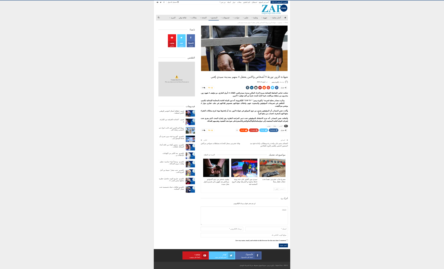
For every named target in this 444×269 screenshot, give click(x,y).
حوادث (236, 18)
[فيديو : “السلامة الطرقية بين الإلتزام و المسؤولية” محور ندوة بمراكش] (190, 122)
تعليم (246, 18)
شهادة (274, 126)
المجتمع (214, 18)
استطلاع (254, 2)
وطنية (255, 18)
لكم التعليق (246, 2)
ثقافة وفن (182, 18)
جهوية (265, 18)
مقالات (239, 2)
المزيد (173, 18)
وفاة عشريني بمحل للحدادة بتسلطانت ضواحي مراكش (220, 143)
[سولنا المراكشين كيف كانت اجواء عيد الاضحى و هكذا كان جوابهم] (190, 130)
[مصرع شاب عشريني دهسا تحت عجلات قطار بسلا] (272, 168)
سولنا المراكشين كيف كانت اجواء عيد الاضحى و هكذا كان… (171, 129)
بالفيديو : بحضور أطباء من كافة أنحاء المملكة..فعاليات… (172, 146)
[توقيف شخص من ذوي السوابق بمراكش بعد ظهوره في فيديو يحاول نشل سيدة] (216, 168)
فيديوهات (225, 18)
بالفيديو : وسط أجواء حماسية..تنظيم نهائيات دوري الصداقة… (172, 163)
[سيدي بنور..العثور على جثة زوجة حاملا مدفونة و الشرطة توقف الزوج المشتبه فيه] (244, 168)
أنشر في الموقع (264, 2)
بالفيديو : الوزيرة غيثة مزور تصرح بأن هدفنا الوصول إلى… (171, 137)
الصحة (204, 18)
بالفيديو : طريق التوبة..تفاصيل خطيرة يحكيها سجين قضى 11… (171, 179)
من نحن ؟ (223, 2)
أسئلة (229, 2)
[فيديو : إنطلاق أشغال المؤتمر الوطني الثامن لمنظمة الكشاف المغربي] (190, 113)
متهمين (269, 126)
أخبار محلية (276, 18)
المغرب (280, 126)
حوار (234, 2)
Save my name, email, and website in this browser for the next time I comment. (260, 240)
